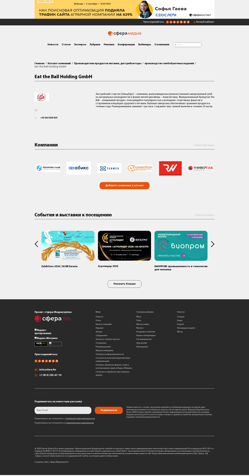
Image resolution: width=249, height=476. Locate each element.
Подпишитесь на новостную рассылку (58, 401)
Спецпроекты (101, 335)
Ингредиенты (142, 347)
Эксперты (80, 44)
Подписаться (109, 410)
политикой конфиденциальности (80, 419)
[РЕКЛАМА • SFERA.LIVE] (124, 17)
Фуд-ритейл (141, 343)
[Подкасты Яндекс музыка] (188, 23)
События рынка (204, 215)
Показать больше (125, 284)
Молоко (140, 328)
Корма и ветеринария (145, 335)
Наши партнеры (204, 145)
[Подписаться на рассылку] (184, 23)
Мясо (138, 317)
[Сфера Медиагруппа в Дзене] (167, 23)
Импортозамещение (104, 350)
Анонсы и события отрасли (108, 339)
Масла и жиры (142, 324)
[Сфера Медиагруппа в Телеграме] (177, 23)
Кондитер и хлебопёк (145, 332)
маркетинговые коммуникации (80, 423)
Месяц (180, 332)
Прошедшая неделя (186, 328)
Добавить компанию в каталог (124, 185)
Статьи (66, 44)
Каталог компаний (104, 324)
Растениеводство (144, 339)
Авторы (99, 332)
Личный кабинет (205, 22)
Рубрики (95, 44)
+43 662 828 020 (48, 118)
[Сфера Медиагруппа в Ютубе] (174, 23)
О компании (161, 44)
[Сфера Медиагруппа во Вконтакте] (170, 23)
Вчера (179, 320)
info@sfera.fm (47, 370)
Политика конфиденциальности (110, 354)
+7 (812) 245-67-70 (50, 375)
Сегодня (180, 317)
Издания (99, 328)
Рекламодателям (103, 347)
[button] (38, 244)
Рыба (138, 320)
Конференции (126, 44)
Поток (98, 320)
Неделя (180, 324)
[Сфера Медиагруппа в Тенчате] (181, 23)
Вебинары (144, 44)
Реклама (109, 44)
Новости (53, 44)
